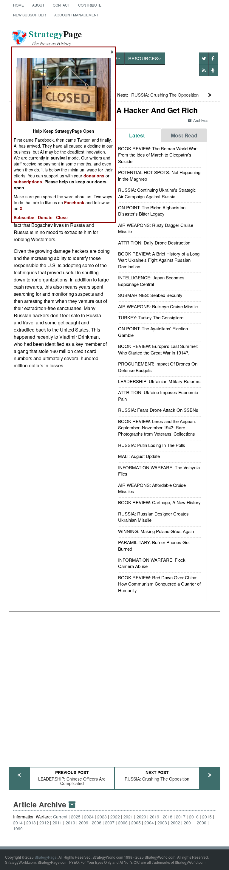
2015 (207, 817)
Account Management (76, 14)
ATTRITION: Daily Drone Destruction (154, 242)
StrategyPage (46, 857)
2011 (57, 823)
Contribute (89, 4)
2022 (115, 817)
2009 (83, 823)
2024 (89, 817)
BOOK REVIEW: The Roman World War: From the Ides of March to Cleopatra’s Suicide (158, 154)
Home (18, 4)
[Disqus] (115, 686)
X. (22, 208)
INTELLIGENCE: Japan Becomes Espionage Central (151, 280)
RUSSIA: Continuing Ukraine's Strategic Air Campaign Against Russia (157, 193)
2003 (162, 823)
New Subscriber (29, 14)
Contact (61, 4)
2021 (128, 817)
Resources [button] (143, 58)
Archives (200, 120)
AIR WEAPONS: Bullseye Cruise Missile (158, 306)
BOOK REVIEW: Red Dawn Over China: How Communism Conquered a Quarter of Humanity (159, 583)
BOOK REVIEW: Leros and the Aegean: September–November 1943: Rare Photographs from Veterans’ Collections (157, 427)
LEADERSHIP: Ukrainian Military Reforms (159, 381)
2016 (194, 817)
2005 (136, 823)
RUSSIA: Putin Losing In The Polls (151, 445)
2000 (201, 823)
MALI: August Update (139, 456)
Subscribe (24, 217)
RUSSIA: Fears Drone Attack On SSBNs (158, 410)
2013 (31, 823)
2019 (154, 817)
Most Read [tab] (184, 135)
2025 (76, 817)
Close (62, 217)
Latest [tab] (137, 135)
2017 (180, 817)
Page (55, 37)
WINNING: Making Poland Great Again (156, 531)
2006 (123, 823)
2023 (102, 817)
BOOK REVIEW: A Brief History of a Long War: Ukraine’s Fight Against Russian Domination (158, 260)
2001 (188, 823)
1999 (18, 829)
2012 (44, 823)
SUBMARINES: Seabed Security (150, 295)
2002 (175, 823)
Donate (45, 217)
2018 (167, 817)
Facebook (74, 202)
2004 (149, 823)
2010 (70, 823)
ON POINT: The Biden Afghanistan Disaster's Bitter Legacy (151, 210)
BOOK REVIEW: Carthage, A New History (159, 502)
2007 (109, 823)
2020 (141, 817)
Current (60, 817)
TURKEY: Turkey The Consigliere (150, 317)
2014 (18, 823)
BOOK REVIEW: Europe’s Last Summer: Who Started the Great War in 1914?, (158, 349)
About (38, 4)
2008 (96, 823)
